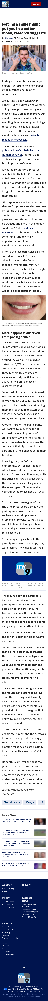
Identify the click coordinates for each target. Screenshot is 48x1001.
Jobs (3, 948)
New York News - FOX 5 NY (29, 905)
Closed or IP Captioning (7, 944)
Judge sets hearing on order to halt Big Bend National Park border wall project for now (16, 843)
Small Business (8, 907)
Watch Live (36, 4)
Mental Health (34, 38)
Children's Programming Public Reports (10, 938)
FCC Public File (8, 951)
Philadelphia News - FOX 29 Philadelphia (30, 910)
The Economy (7, 904)
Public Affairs (7, 927)
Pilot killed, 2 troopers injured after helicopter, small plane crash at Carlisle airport (16, 832)
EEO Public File (8, 930)
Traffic (4, 891)
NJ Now (26, 884)
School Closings (8, 888)
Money (5, 897)
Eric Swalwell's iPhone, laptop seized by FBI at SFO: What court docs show (16, 820)
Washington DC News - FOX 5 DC (29, 915)
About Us (7, 923)
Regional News (27, 899)
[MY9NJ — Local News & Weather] (5, 4)
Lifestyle (29, 802)
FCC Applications (8, 954)
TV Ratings (6, 933)
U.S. (41, 802)
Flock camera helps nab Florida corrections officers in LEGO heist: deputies (15, 854)
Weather (7, 884)
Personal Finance (9, 901)
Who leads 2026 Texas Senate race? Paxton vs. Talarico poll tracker (16, 864)
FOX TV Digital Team (21, 38)
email (24, 967)
